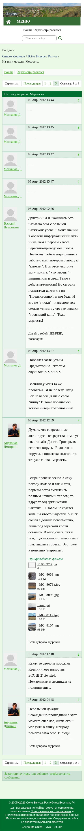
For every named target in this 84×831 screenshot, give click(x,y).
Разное (52, 56)
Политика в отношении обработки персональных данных (42, 814)
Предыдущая (32, 83)
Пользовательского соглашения (51, 811)
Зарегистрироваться (47, 30)
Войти (27, 30)
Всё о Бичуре (36, 56)
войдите (42, 773)
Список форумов (13, 56)
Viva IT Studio (53, 827)
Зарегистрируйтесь (17, 773)
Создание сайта (32, 827)
